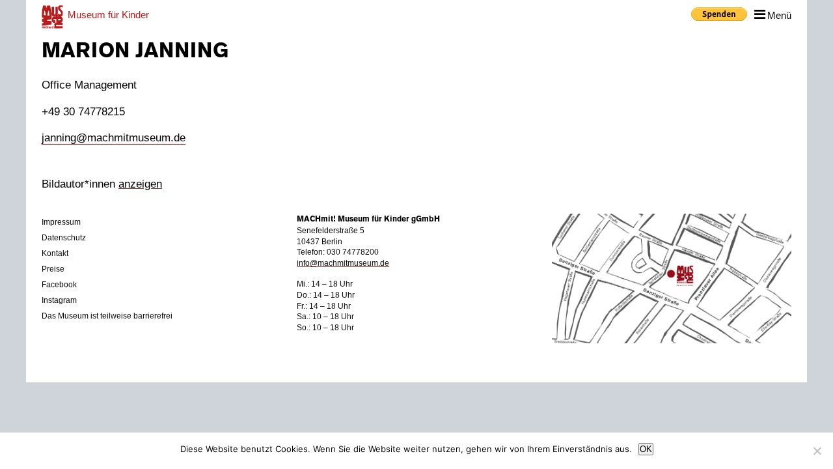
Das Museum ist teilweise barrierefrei (107, 315)
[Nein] (816, 450)
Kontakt (55, 253)
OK (646, 449)
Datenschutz (64, 237)
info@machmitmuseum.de (343, 263)
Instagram (59, 300)
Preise (53, 269)
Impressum (61, 222)
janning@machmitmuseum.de (113, 138)
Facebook (59, 284)
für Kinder (108, 14)
